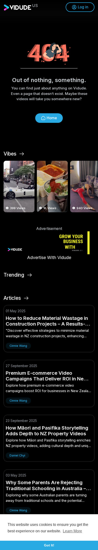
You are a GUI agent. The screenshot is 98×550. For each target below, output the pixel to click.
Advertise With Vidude (49, 257)
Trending (14, 275)
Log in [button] (83, 7)
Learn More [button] (72, 531)
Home (52, 118)
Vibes (10, 154)
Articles (12, 298)
